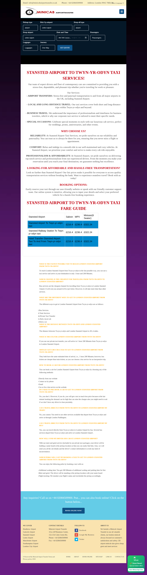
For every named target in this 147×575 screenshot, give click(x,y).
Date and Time (62, 32)
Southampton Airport (30, 543)
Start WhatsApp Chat (136, 570)
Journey (43, 42)
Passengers (94, 32)
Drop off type (79, 22)
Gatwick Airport (29, 532)
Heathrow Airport (29, 529)
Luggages (26, 42)
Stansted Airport (29, 535)
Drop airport (28, 32)
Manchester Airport (30, 541)
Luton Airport (28, 538)
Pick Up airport (46, 22)
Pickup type (27, 22)
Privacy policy (27, 559)
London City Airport (30, 546)
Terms (50, 557)
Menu (121, 11)
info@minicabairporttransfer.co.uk (43, 3)
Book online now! (73, 510)
